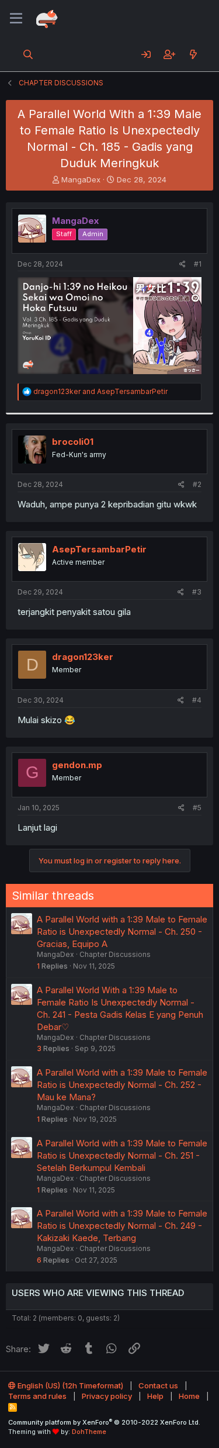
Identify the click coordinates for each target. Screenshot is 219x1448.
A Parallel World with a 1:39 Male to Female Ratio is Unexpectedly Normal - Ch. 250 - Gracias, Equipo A (122, 931)
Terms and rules (37, 1396)
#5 (197, 807)
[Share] (182, 264)
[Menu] (16, 18)
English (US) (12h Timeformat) (69, 1385)
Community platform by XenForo (104, 1422)
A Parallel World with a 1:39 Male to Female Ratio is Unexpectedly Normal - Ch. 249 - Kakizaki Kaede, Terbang (122, 1225)
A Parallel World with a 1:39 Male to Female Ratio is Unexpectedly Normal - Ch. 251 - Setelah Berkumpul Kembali (122, 1155)
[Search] (28, 54)
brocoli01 (72, 441)
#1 (197, 264)
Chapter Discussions (115, 954)
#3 (196, 592)
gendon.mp (77, 764)
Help (155, 1396)
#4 (196, 700)
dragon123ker (82, 656)
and (100, 391)
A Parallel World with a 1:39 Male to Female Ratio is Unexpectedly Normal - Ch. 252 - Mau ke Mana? (122, 1085)
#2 (197, 484)
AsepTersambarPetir (99, 549)
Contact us (158, 1385)
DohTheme (89, 1432)
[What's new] (193, 54)
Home (189, 1396)
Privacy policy (107, 1396)
